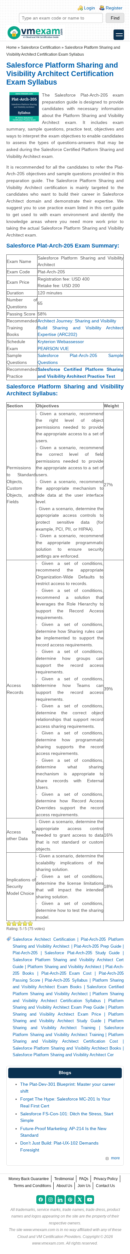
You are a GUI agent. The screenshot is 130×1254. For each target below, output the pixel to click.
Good (19, 923)
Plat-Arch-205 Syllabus (66, 980)
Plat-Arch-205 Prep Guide (97, 946)
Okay (14, 923)
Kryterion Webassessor (61, 341)
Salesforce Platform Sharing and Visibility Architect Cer (63, 1055)
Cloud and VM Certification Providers (49, 1236)
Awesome (30, 923)
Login (89, 7)
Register (114, 7)
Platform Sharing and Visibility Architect (64, 967)
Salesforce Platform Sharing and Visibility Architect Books (67, 1048)
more (115, 1158)
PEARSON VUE (53, 348)
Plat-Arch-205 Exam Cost (66, 973)
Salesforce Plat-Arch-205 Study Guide (82, 953)
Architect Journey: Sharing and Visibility (77, 320)
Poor (9, 923)
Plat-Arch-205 (25, 953)
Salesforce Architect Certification (44, 939)
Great (25, 923)
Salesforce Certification (41, 47)
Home (11, 47)
